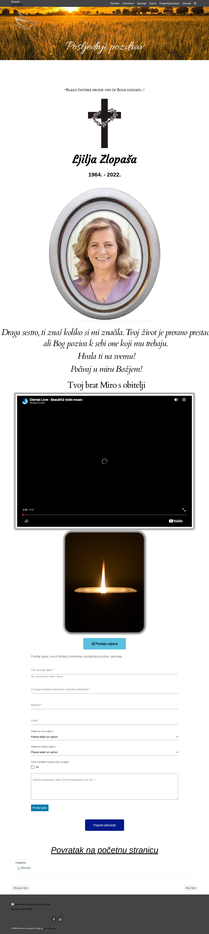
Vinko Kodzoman (49, 928)
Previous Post (21, 887)
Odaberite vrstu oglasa (42, 731)
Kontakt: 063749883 (21, 909)
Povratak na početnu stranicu (104, 850)
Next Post (191, 887)
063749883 (17, 4)
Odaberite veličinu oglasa (43, 747)
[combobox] (104, 737)
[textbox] (103, 737)
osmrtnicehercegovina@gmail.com (32, 904)
